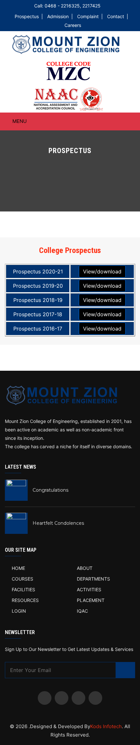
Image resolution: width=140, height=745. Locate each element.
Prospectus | (29, 16)
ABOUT (84, 568)
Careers (72, 25)
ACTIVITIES (89, 589)
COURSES (22, 579)
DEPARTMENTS (93, 579)
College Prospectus (70, 250)
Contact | (117, 16)
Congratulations (50, 490)
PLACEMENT (91, 600)
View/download (102, 271)
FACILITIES (23, 589)
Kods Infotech (106, 726)
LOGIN (19, 611)
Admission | (60, 16)
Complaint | (90, 16)
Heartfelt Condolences (58, 523)
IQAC (82, 611)
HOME (18, 568)
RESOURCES (25, 600)
